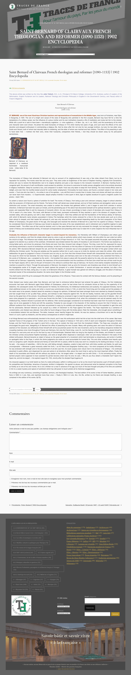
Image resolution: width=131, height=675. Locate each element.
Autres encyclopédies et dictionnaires (67, 47)
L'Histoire (72, 544)
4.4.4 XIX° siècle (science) (23, 552)
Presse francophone (75, 555)
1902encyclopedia (18, 88)
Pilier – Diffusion (100, 550)
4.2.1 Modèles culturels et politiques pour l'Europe (30, 543)
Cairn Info (108, 533)
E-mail (11, 462)
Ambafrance (92, 527)
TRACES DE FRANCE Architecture (65, 629)
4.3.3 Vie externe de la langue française (27, 548)
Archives (60, 604)
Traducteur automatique (108, 558)
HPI (95, 541)
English (85, 47)
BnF (99, 533)
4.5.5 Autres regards (46, 552)
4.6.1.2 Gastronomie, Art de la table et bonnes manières (32, 557)
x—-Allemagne (19, 579)
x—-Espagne (53, 579)
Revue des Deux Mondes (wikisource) (82, 558)
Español (105, 538)
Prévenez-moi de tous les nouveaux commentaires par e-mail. (33, 483)
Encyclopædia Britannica (77, 538)
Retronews (106, 555)
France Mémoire (74, 541)
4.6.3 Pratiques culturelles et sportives (26, 562)
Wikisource (72, 563)
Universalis (89, 561)
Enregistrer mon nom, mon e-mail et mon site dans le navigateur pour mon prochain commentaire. (46, 479)
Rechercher (115, 614)
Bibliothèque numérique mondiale (81, 533)
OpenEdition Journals (77, 547)
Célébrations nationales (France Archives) (84, 536)
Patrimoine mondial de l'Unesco (100, 547)
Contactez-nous (90, 608)
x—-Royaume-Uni (20, 589)
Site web (12, 470)
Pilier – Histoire (74, 552)
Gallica (87, 541)
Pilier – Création (83, 550)
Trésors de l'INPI (74, 561)
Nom (11, 453)
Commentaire (14, 432)
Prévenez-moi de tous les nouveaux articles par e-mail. (31, 486)
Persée (71, 550)
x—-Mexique (51, 584)
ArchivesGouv (73, 530)
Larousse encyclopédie (88, 544)
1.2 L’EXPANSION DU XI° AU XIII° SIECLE (51, 23)
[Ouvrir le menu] (121, 6)
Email (90, 596)
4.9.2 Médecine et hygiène (47, 574)
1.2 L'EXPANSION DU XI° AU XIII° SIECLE (28, 528)
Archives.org (105, 527)
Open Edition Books (108, 544)
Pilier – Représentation (93, 552)
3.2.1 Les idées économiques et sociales (27, 538)
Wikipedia (101, 561)
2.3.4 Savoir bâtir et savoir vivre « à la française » (30, 533)
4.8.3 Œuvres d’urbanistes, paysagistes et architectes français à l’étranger (36, 569)
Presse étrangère (92, 555)
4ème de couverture (76, 527)
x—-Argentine (37, 579)
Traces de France (33, 5)
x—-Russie (38, 589)
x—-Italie (35, 584)
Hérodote (105, 541)
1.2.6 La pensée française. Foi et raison (79, 23)
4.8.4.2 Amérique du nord (22, 574)
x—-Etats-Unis (19, 584)
